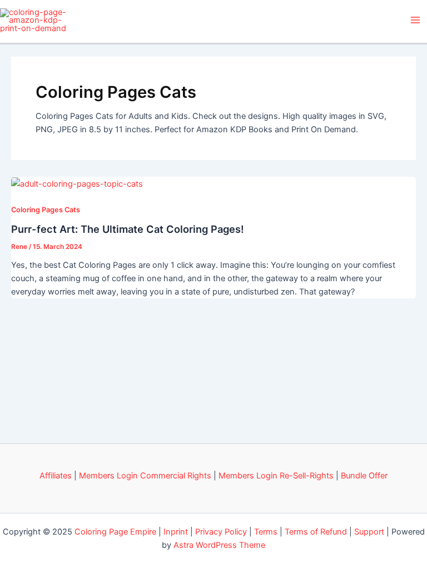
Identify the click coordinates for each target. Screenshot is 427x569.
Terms (265, 532)
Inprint (175, 532)
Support (369, 532)
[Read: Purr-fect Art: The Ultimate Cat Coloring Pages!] (77, 183)
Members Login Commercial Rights (145, 476)
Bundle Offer (364, 476)
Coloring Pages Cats (45, 210)
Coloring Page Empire (115, 532)
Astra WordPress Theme (219, 545)
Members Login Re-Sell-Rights (276, 476)
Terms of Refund (316, 532)
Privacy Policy (221, 532)
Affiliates (55, 476)
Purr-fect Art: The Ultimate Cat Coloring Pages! (127, 229)
